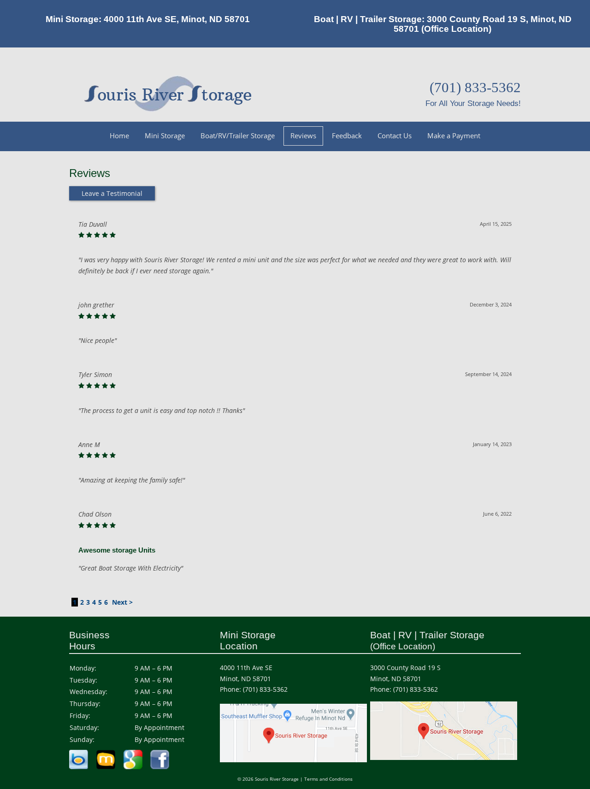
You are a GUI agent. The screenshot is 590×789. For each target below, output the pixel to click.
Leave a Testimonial (112, 193)
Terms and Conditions (328, 779)
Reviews (303, 135)
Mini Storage (165, 135)
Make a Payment (453, 135)
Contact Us (395, 135)
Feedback (347, 135)
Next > (122, 602)
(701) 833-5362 (265, 689)
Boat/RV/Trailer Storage (238, 135)
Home (119, 135)
